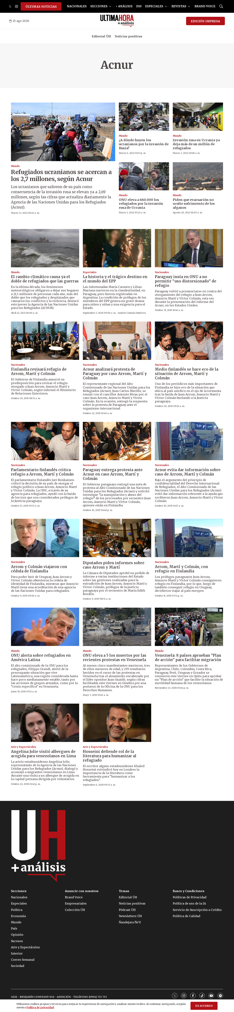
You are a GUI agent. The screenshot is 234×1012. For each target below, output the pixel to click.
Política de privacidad (40, 1007)
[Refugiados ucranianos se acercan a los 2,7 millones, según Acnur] (63, 132)
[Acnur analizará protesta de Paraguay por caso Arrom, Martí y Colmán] (117, 341)
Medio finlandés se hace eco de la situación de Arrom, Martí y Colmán (186, 373)
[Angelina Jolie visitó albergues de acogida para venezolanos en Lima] (45, 723)
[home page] (117, 21)
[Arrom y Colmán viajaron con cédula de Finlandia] (45, 538)
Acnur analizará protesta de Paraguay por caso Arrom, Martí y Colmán (115, 373)
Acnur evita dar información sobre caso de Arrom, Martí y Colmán (187, 471)
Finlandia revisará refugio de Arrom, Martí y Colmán (39, 371)
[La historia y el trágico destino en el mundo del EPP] (117, 248)
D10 (138, 6)
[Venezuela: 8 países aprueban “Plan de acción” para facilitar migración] (189, 627)
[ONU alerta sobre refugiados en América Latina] (45, 627)
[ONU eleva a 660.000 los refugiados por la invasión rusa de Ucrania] (144, 176)
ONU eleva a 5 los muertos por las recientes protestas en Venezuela (114, 657)
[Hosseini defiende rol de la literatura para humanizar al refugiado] (117, 723)
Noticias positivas (128, 36)
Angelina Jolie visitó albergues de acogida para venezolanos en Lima (43, 753)
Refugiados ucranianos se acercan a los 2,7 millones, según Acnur (61, 175)
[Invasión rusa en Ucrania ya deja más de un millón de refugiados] (198, 117)
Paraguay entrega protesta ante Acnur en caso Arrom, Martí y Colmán (113, 474)
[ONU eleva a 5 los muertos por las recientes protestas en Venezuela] (117, 627)
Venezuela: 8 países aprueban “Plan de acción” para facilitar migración (188, 657)
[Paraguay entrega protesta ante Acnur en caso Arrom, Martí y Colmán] (117, 441)
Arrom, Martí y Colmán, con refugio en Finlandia (181, 568)
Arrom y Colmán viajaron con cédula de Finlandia (39, 568)
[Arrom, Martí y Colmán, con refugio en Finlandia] (189, 538)
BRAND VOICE (205, 6)
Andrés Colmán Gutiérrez (132, 312)
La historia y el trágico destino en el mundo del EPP (115, 278)
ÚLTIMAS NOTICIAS (41, 6)
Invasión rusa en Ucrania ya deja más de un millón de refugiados (196, 144)
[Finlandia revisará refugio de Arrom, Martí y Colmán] (45, 341)
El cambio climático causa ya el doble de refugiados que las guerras (45, 278)
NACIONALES (77, 6)
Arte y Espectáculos (23, 747)
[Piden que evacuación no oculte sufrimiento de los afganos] (198, 176)
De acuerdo (204, 1005)
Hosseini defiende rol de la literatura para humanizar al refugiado (109, 756)
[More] (110, 6)
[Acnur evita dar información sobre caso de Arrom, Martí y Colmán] (189, 441)
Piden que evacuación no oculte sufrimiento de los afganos (194, 204)
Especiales (90, 272)
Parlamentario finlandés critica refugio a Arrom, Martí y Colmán (42, 471)
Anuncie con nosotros (82, 891)
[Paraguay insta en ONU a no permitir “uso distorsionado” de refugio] (189, 248)
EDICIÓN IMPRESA (205, 21)
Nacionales (162, 272)
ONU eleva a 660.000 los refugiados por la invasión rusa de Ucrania (141, 204)
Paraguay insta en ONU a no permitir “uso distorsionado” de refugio (185, 281)
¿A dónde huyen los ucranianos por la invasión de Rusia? (144, 144)
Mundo (15, 166)
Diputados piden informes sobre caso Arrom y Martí (113, 565)
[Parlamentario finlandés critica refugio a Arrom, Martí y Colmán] (45, 441)
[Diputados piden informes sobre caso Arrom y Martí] (117, 538)
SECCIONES (98, 6)
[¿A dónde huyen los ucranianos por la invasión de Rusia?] (144, 117)
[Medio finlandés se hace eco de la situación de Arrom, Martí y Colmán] (189, 341)
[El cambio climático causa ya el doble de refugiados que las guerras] (45, 248)
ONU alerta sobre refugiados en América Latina (41, 657)
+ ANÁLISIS (124, 6)
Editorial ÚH (101, 36)
